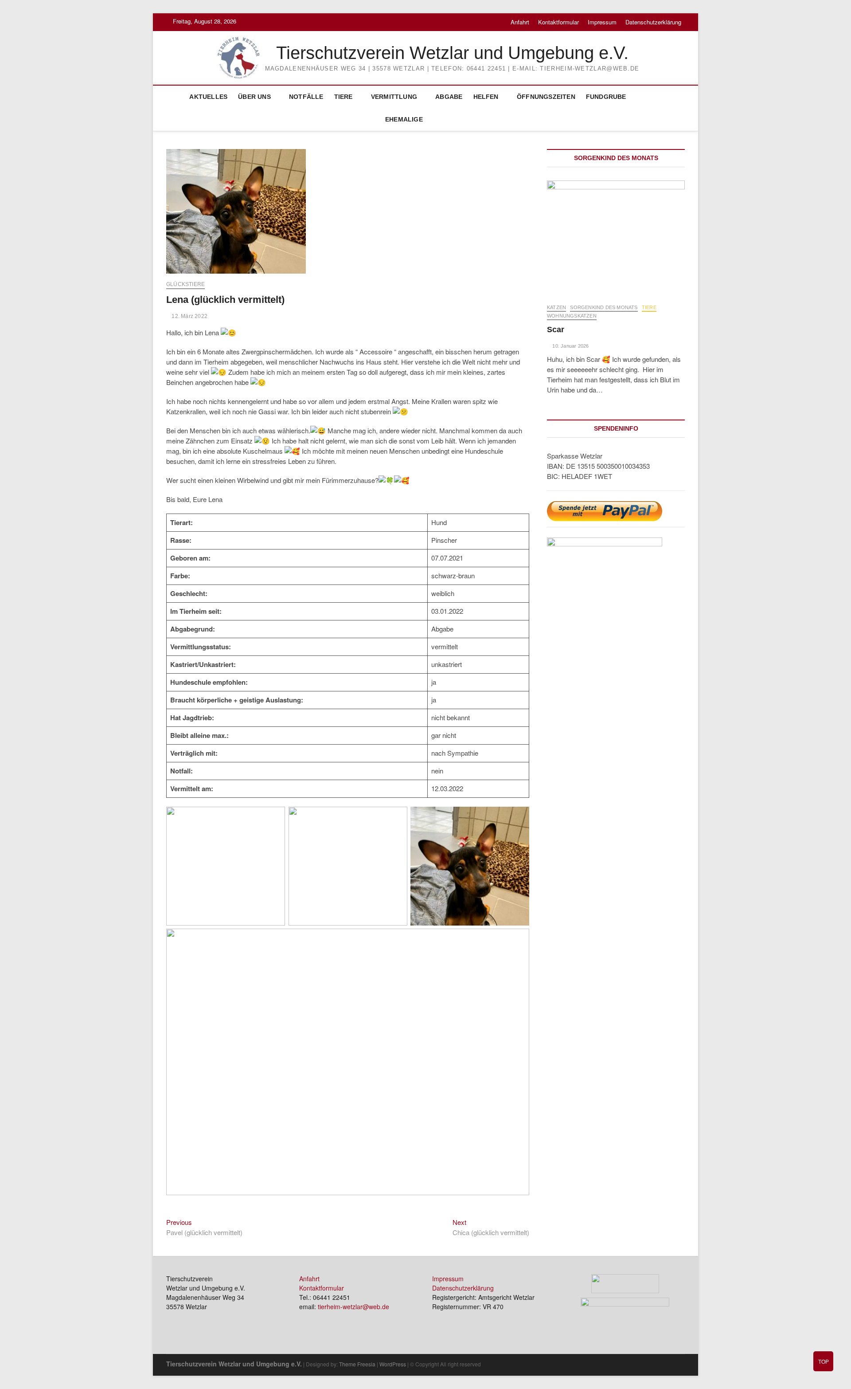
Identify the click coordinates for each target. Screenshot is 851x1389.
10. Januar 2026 (570, 346)
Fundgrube (606, 96)
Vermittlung (394, 96)
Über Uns (254, 96)
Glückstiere (185, 284)
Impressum (602, 22)
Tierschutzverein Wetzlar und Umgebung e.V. (452, 53)
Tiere (343, 96)
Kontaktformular (558, 22)
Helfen (486, 96)
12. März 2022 (188, 316)
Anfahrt (520, 22)
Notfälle (306, 96)
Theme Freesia (357, 1364)
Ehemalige (404, 119)
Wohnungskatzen (572, 315)
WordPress (392, 1364)
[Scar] (616, 237)
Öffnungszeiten (546, 96)
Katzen (556, 307)
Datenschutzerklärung (653, 22)
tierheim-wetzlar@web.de (353, 1306)
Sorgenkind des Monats (603, 307)
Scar (555, 329)
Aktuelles (208, 96)
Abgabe (448, 96)
